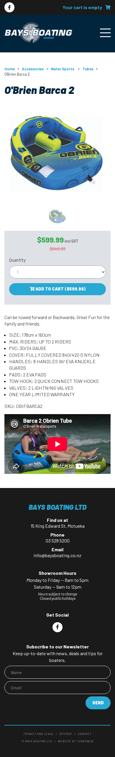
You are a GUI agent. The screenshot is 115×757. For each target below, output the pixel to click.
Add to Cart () (60, 288)
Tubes (88, 69)
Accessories (33, 69)
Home (9, 69)
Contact (84, 734)
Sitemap (65, 734)
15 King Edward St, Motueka (58, 526)
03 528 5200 (58, 540)
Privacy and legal (39, 734)
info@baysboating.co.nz (57, 555)
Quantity (17, 260)
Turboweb (85, 741)
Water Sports (63, 69)
